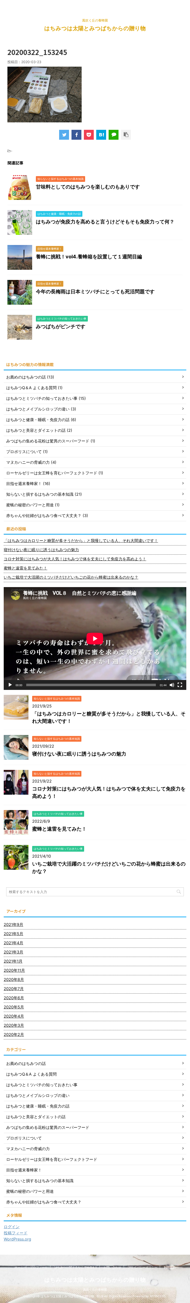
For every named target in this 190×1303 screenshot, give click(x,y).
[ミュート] (171, 684)
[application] (95, 638)
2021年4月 (13, 942)
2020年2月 (14, 1034)
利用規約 (170, 1267)
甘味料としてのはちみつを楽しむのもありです (88, 187)
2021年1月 (13, 961)
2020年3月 (14, 1025)
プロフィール (39, 1267)
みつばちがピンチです (60, 326)
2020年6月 (14, 997)
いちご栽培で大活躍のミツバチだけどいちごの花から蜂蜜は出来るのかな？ (71, 577)
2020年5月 (14, 1006)
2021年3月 (13, 952)
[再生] (10, 684)
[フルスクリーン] (179, 684)
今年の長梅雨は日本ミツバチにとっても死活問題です (95, 292)
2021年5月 (13, 933)
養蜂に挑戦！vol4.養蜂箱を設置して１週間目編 (89, 257)
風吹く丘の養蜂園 (95, 1289)
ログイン (12, 1226)
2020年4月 (14, 1016)
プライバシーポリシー (142, 1267)
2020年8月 (14, 979)
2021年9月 (13, 924)
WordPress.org (17, 1239)
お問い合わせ (112, 1267)
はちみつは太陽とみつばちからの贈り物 (95, 28)
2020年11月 (14, 970)
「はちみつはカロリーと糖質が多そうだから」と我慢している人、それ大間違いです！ (81, 540)
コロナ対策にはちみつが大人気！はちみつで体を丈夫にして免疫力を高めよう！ (75, 558)
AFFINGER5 (158, 1296)
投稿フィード (15, 1232)
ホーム (19, 1267)
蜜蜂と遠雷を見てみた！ (25, 568)
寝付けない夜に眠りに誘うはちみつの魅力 (41, 549)
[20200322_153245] (101, 135)
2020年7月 (14, 988)
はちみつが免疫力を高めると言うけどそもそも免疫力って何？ (105, 222)
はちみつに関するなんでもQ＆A (75, 1267)
